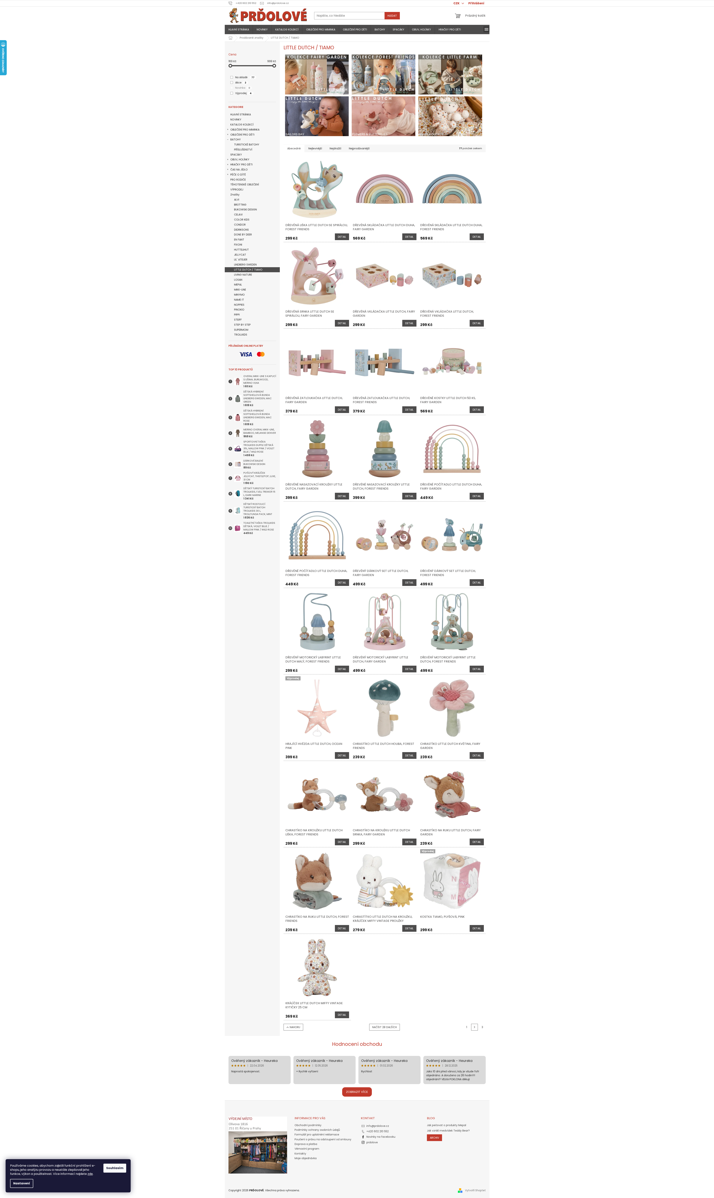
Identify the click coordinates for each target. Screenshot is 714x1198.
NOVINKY (235, 119)
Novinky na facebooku (380, 1137)
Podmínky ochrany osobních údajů (317, 1130)
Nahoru (295, 1027)
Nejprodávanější (359, 148)
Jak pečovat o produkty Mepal (446, 1125)
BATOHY (235, 139)
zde (90, 1174)
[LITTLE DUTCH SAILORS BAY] (317, 116)
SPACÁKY (236, 154)
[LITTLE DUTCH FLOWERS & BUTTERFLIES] (383, 116)
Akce (240, 82)
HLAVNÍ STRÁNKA (240, 114)
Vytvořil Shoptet (475, 1190)
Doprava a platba (306, 1144)
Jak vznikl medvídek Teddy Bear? (448, 1130)
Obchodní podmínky (308, 1125)
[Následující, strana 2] (474, 1027)
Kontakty (300, 1153)
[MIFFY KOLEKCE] (450, 116)
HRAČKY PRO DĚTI (241, 164)
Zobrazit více (357, 1092)
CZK (456, 3)
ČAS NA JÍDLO (239, 169)
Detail (342, 237)
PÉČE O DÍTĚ (238, 174)
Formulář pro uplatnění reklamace (317, 1134)
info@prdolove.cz (377, 1126)
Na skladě (244, 77)
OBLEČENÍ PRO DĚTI (242, 134)
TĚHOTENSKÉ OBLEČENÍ (244, 184)
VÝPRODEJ (236, 189)
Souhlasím (114, 1168)
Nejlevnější (315, 148)
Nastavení (21, 1183)
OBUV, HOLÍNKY (239, 159)
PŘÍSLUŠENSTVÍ (243, 149)
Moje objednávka (306, 1158)
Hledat (392, 16)
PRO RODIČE (238, 179)
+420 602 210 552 (377, 1131)
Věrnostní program (307, 1149)
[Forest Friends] (383, 74)
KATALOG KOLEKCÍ (241, 124)
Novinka (242, 88)
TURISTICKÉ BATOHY (246, 144)
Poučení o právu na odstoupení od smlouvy (323, 1139)
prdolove (372, 1142)
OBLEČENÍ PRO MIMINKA (244, 129)
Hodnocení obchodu (357, 1044)
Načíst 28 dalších (384, 1027)
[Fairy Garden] (317, 74)
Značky (234, 194)
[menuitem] (239, 29)
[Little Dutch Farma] (450, 74)
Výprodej (243, 93)
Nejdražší (335, 148)
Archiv (434, 1138)
